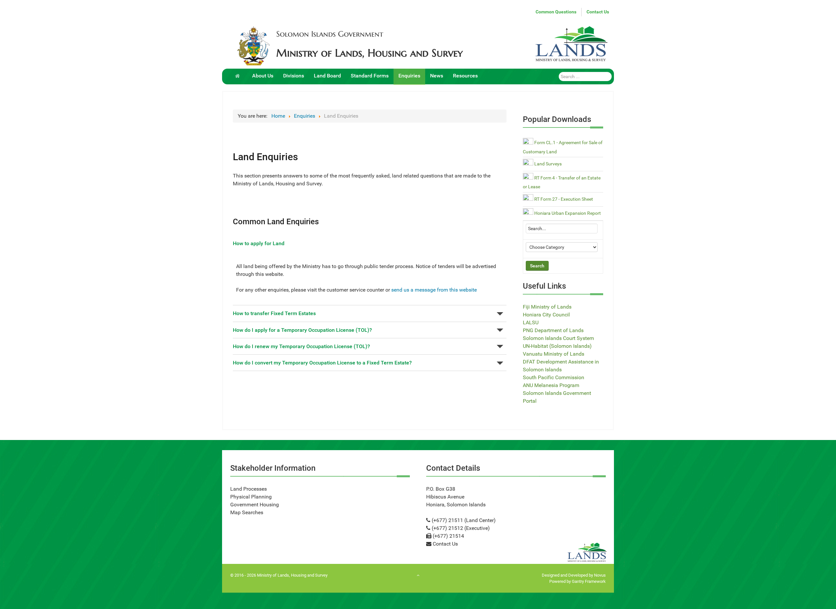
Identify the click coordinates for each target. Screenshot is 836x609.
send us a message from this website (434, 290)
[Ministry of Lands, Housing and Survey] (253, 45)
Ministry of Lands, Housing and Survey (369, 52)
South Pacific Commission (553, 377)
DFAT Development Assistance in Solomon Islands (561, 366)
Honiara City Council (546, 315)
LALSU (531, 322)
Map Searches (246, 512)
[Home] (238, 75)
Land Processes (248, 489)
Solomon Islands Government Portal (557, 397)
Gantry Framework (589, 581)
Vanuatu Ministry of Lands (553, 354)
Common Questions (556, 12)
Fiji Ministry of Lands (547, 307)
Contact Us (598, 12)
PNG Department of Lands (553, 330)
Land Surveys (547, 164)
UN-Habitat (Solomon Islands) (557, 346)
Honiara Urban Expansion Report (567, 213)
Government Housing (254, 504)
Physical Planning (251, 497)
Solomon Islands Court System (558, 338)
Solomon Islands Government (329, 34)
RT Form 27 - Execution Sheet (563, 199)
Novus (600, 575)
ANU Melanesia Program (551, 385)
